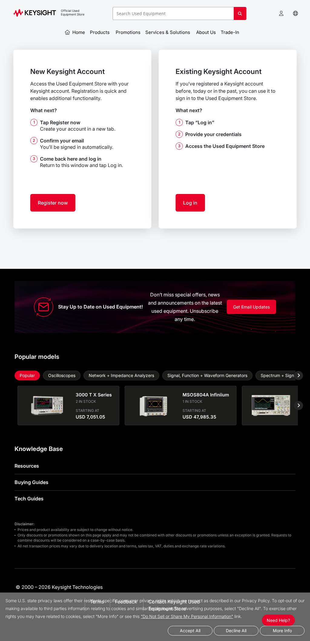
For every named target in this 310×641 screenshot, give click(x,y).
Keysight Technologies (77, 587)
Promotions (128, 32)
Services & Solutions (168, 32)
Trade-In (230, 32)
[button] (281, 13)
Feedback (126, 602)
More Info (282, 630)
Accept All (190, 630)
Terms (97, 602)
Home (78, 32)
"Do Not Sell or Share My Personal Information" (187, 616)
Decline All (236, 630)
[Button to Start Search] (240, 15)
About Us (206, 32)
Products (100, 32)
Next (294, 375)
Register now (53, 203)
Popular (27, 375)
